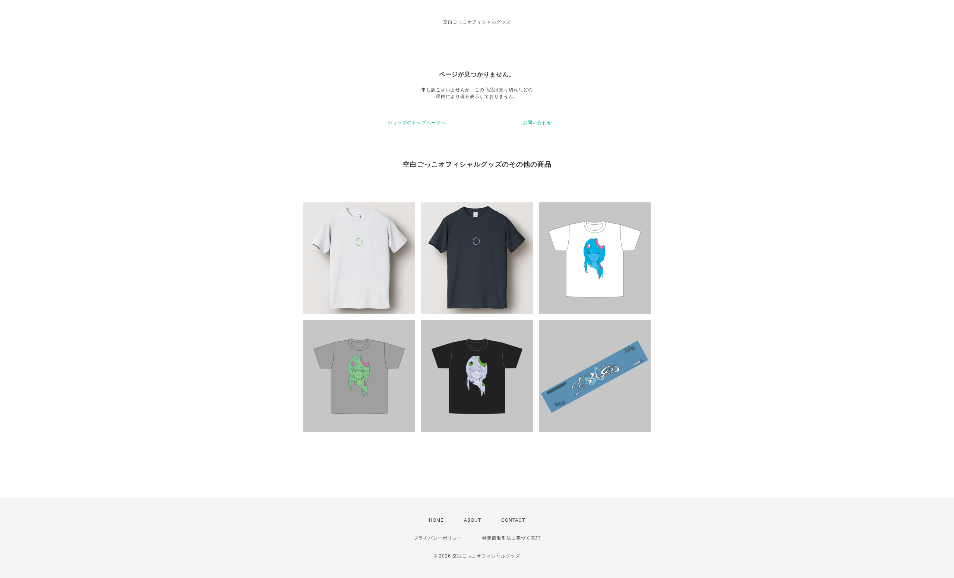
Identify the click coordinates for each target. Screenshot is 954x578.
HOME (436, 520)
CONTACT (513, 520)
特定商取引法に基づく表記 (511, 538)
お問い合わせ (537, 122)
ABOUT (472, 520)
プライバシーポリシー (438, 538)
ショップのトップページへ (417, 122)
